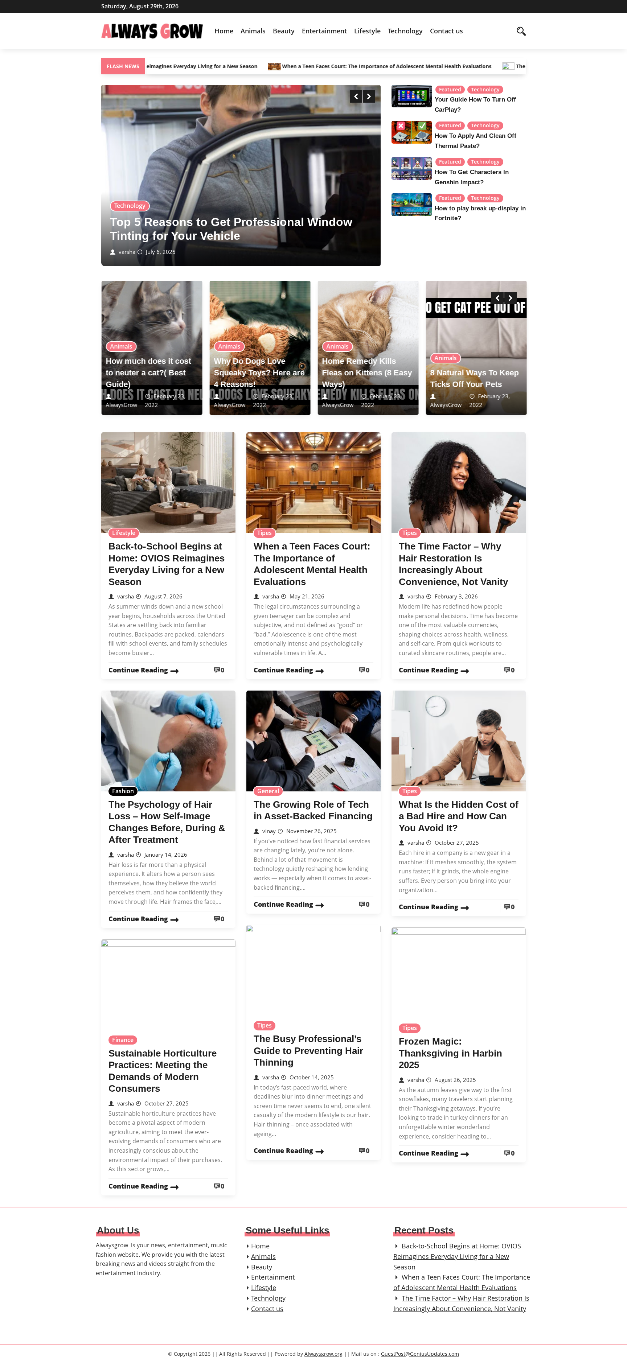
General (268, 791)
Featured (450, 89)
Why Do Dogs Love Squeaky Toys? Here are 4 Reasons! (259, 373)
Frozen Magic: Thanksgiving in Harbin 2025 (450, 1053)
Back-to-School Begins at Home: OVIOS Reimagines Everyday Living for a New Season (457, 1256)
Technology (405, 30)
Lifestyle (367, 30)
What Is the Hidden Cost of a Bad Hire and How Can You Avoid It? (459, 816)
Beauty (284, 30)
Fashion (123, 791)
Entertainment (324, 30)
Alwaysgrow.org (323, 1353)
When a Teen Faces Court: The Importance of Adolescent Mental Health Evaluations (326, 66)
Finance (123, 1040)
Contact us (446, 30)
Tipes (264, 533)
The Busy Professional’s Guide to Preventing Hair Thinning (308, 1050)
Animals (253, 30)
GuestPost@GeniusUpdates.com (420, 1353)
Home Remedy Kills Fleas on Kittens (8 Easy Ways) (367, 373)
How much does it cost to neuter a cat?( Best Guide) (148, 373)
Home (223, 30)
